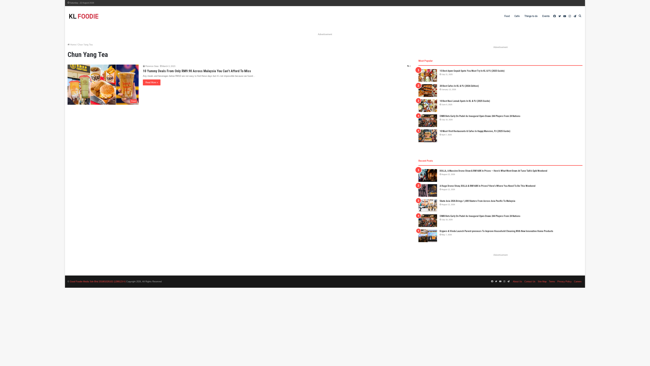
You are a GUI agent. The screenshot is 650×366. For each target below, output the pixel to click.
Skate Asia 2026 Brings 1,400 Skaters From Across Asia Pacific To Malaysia (477, 201)
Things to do (531, 16)
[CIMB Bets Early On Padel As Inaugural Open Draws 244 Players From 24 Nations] (427, 120)
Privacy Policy (564, 281)
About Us (517, 281)
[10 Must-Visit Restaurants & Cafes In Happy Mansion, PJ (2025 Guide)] (427, 135)
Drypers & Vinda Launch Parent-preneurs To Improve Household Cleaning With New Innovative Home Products (496, 231)
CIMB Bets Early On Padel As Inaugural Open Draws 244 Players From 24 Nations (480, 116)
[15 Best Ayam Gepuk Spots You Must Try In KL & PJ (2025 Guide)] (427, 75)
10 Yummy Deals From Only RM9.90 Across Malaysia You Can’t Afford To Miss (197, 71)
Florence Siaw (152, 66)
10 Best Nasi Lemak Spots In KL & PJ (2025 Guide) (465, 101)
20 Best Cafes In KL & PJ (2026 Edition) (459, 86)
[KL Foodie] (97, 16)
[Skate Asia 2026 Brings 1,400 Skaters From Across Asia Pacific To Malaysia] (427, 205)
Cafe (517, 16)
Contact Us (529, 281)
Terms (552, 281)
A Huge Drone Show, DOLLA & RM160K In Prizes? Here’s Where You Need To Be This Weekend (487, 186)
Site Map (542, 281)
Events (546, 16)
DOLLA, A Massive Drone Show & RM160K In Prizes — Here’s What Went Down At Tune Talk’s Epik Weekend (493, 170)
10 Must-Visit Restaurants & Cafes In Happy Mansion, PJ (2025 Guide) (475, 131)
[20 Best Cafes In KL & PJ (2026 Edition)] (427, 90)
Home (73, 44)
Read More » (151, 82)
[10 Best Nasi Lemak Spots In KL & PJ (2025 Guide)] (427, 105)
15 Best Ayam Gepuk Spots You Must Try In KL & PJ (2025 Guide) (472, 70)
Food (507, 16)
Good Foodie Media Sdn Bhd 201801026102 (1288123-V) (98, 281)
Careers (578, 281)
